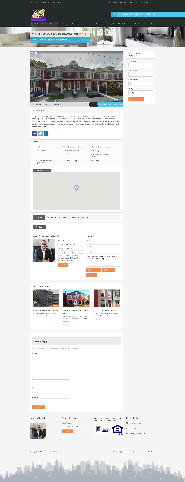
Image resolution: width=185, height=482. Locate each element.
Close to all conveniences (100, 147)
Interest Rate (133, 80)
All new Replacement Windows (73, 147)
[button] (78, 191)
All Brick (37, 147)
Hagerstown (62, 40)
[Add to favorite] (32, 53)
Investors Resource (99, 24)
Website (35, 397)
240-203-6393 (70, 240)
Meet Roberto (123, 24)
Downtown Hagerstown (47, 40)
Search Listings (62, 24)
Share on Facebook (34, 133)
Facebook (53, 217)
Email (87, 217)
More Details (46, 316)
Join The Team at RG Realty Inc (142, 24)
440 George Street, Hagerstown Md (45, 310)
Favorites (114, 3)
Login (124, 3)
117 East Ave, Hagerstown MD (104, 310)
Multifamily (95, 161)
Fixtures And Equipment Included (71, 152)
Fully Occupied (96, 151)
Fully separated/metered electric (100, 156)
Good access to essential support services (43, 162)
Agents (112, 24)
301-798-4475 (68, 248)
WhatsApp (75, 217)
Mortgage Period (134, 89)
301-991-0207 (71, 244)
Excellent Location (41, 151)
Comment (36, 353)
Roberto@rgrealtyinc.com (51, 2)
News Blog (75, 24)
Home (51, 24)
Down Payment (133, 70)
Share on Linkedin (46, 133)
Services (86, 24)
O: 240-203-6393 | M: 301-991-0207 (136, 14)
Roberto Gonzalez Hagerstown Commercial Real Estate (138, 452)
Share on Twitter (40, 133)
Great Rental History (70, 161)
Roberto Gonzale (39, 127)
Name (34, 378)
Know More (63, 265)
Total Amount (133, 61)
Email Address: (67, 423)
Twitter (64, 217)
